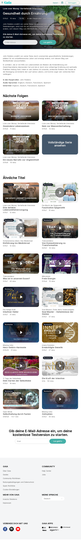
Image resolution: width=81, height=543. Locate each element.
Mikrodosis (46, 276)
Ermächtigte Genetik (52, 347)
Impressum (7, 503)
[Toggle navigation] (2, 2)
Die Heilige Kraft (9, 310)
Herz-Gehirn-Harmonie (14, 347)
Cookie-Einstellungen (11, 490)
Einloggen (72, 3)
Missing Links (8, 345)
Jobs (44, 475)
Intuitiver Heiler (11, 312)
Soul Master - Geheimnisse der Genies (57, 313)
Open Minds (7, 412)
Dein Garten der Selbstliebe (17, 381)
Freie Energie (49, 278)
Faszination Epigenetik (53, 207)
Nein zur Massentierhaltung (56, 126)
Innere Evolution (48, 345)
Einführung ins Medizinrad (16, 243)
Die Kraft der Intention (53, 378)
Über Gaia (7, 471)
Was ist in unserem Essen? (16, 278)
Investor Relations (10, 499)
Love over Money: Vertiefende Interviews (22, 9)
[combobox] (53, 499)
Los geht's (47, 42)
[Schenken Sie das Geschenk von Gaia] (62, 3)
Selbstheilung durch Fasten (17, 414)
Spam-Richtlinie (9, 486)
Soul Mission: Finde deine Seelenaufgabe (58, 310)
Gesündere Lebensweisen (16, 126)
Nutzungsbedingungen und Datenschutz (18, 482)
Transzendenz (47, 241)
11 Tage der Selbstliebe (12, 378)
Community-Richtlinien (11, 478)
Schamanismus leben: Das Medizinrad (18, 241)
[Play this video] (21, 193)
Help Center (46, 471)
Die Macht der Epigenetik (52, 205)
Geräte (5, 475)
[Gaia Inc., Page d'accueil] (7, 2)
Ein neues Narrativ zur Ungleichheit (21, 160)
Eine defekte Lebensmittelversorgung (15, 208)
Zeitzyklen (47, 414)
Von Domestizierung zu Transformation (53, 244)
